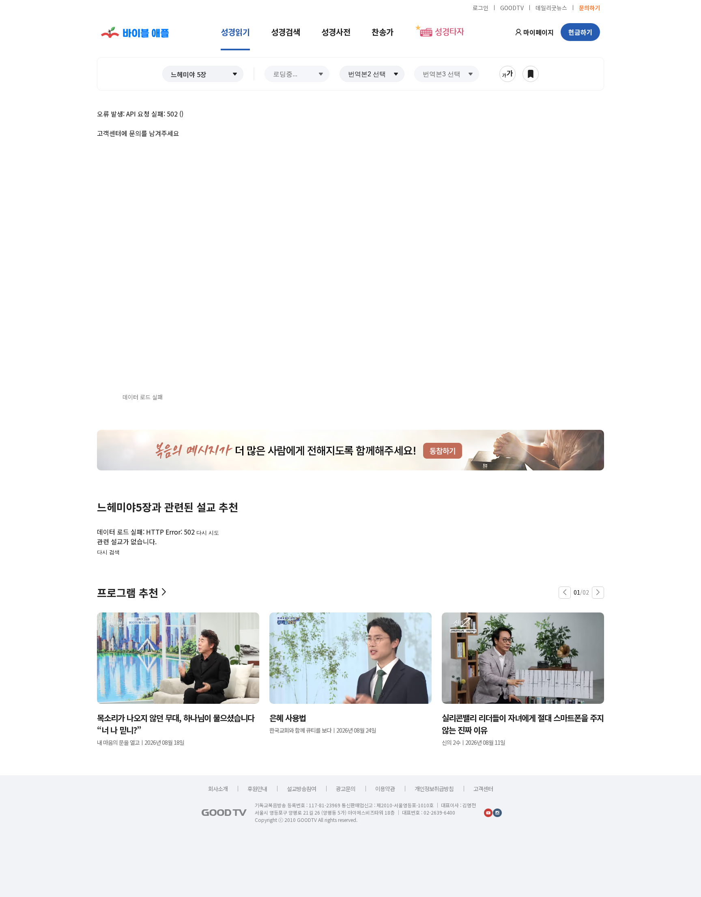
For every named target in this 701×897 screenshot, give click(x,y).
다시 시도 (207, 533)
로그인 (480, 7)
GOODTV (512, 7)
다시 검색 (108, 552)
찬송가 (383, 32)
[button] (202, 74)
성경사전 (335, 32)
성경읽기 (235, 32)
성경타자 (449, 32)
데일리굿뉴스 (551, 7)
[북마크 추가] (531, 74)
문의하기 (589, 7)
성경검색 (285, 32)
